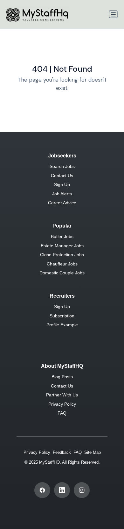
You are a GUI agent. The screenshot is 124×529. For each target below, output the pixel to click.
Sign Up (62, 184)
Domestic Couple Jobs (62, 272)
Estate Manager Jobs (62, 245)
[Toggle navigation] (113, 14)
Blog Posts (62, 376)
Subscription (62, 315)
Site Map (92, 452)
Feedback (62, 452)
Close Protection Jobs (62, 254)
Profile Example (62, 324)
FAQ (62, 413)
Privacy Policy (62, 404)
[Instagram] (82, 490)
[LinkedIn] (62, 490)
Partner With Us (62, 394)
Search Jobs (62, 166)
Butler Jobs (62, 236)
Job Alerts (62, 193)
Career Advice (62, 202)
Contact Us (62, 175)
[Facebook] (42, 490)
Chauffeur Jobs (62, 263)
